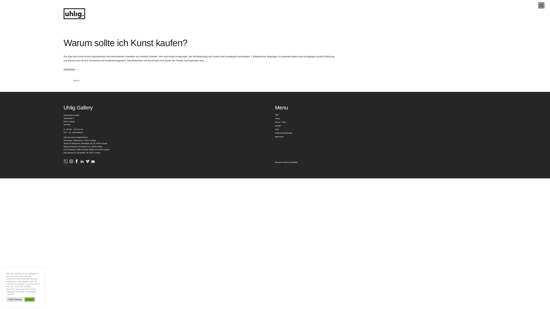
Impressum (279, 137)
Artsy (277, 129)
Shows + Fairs (280, 122)
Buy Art (76, 81)
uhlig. (74, 14)
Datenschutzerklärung (283, 133)
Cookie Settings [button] (14, 299)
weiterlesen (69, 69)
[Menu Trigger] (541, 5)
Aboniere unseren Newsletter (286, 162)
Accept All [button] (29, 299)
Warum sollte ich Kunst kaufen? (125, 43)
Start (277, 115)
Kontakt (278, 126)
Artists (277, 119)
